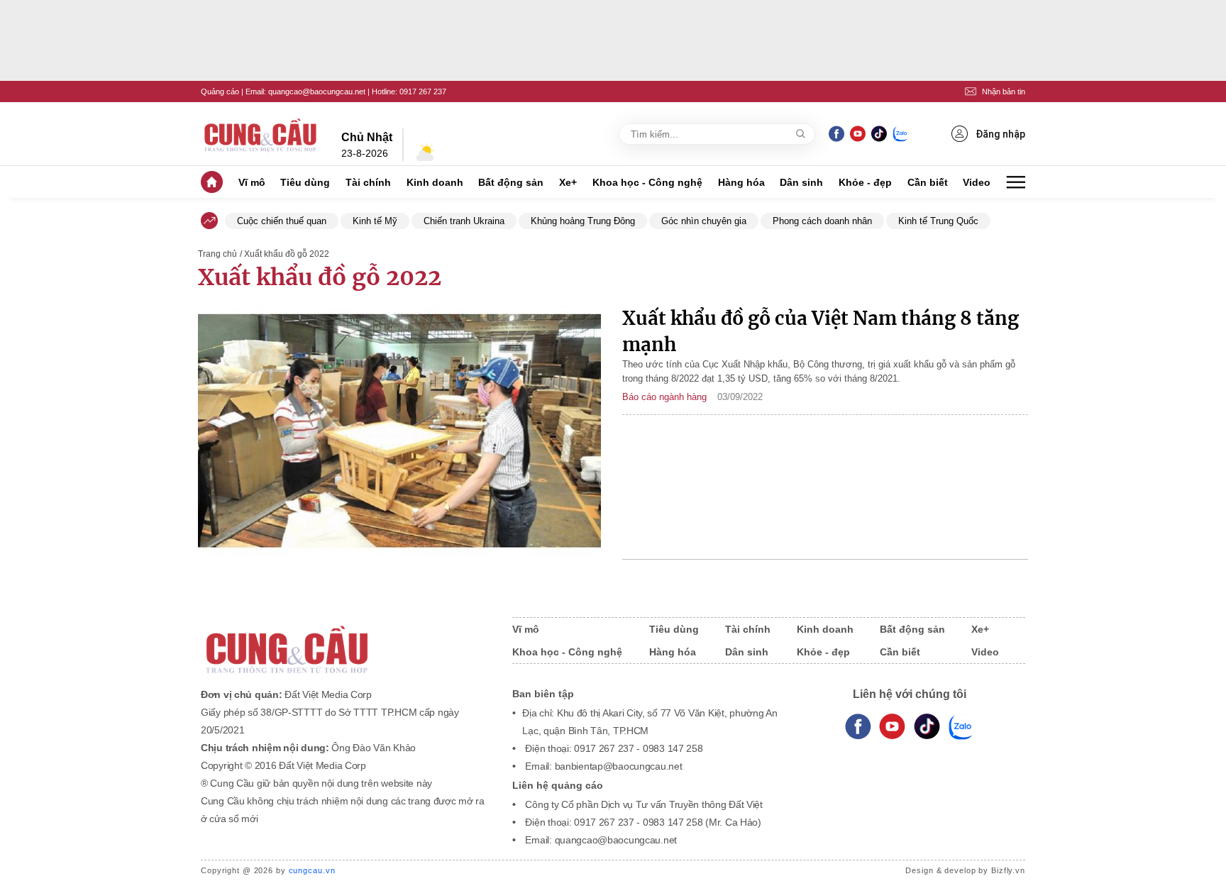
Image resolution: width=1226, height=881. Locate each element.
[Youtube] (857, 134)
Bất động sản (510, 182)
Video (976, 182)
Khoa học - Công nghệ (647, 182)
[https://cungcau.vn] (261, 134)
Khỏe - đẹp (865, 182)
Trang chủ (217, 254)
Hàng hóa (741, 182)
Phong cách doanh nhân (822, 221)
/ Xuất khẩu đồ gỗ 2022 (284, 254)
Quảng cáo (220, 91)
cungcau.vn (312, 870)
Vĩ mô (251, 182)
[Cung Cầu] (343, 640)
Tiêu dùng (305, 182)
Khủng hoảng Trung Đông (583, 221)
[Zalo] (900, 134)
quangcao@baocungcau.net (316, 91)
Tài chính (368, 182)
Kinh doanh (435, 182)
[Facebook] (836, 134)
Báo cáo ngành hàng (664, 397)
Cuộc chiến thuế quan (281, 221)
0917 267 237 (422, 91)
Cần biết (927, 182)
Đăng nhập (1000, 134)
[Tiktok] (927, 727)
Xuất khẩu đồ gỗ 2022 (319, 277)
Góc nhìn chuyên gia (703, 221)
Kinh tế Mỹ (375, 221)
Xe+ (568, 182)
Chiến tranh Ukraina (464, 221)
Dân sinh (801, 182)
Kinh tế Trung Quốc (938, 221)
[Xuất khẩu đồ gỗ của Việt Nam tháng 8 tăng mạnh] (399, 432)
